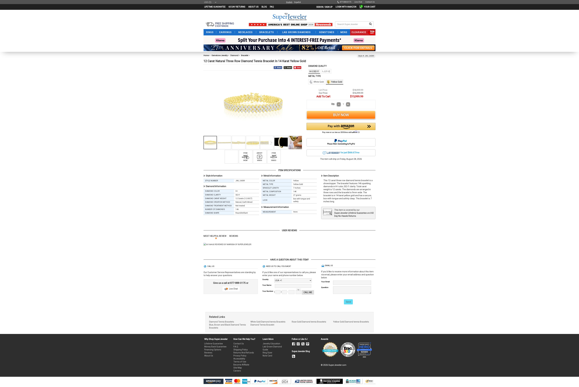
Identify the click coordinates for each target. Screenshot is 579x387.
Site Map (237, 368)
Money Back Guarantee (215, 346)
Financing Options (212, 349)
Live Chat (233, 289)
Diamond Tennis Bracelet (262, 325)
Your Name (266, 285)
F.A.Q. (236, 346)
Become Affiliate (241, 364)
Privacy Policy (239, 355)
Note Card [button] (267, 355)
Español (297, 2)
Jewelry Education (271, 343)
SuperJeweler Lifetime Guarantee (350, 213)
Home (206, 55)
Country (265, 279)
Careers (237, 371)
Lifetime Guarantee (213, 343)
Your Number (267, 291)
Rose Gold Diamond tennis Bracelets (309, 322)
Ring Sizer (267, 352)
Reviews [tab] (233, 236)
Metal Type (314, 76)
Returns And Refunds (243, 352)
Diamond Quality (317, 66)
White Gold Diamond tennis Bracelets (267, 322)
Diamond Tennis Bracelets (221, 322)
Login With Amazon (346, 7)
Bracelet (244, 55)
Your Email (325, 282)
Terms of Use (239, 361)
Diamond (234, 55)
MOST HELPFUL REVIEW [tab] (215, 236)
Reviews (208, 352)
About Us (208, 355)
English (289, 2)
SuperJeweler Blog (301, 351)
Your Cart (368, 7)
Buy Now (341, 115)
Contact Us (238, 343)
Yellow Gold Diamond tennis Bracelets (351, 322)
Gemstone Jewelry (220, 55)
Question (324, 287)
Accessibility (239, 358)
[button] (341, 129)
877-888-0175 (345, 2)
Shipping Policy (240, 349)
